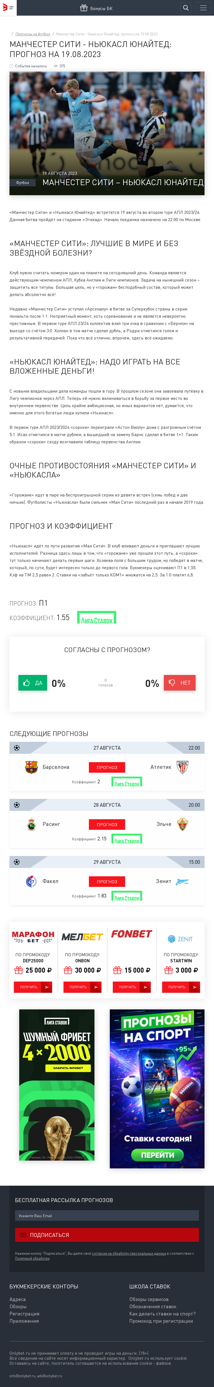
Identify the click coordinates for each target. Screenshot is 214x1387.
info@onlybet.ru (22, 1375)
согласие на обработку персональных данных (129, 1253)
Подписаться (49, 1234)
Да (38, 682)
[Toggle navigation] (203, 7)
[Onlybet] (8, 8)
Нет (186, 682)
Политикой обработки (32, 1258)
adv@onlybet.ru (49, 1375)
